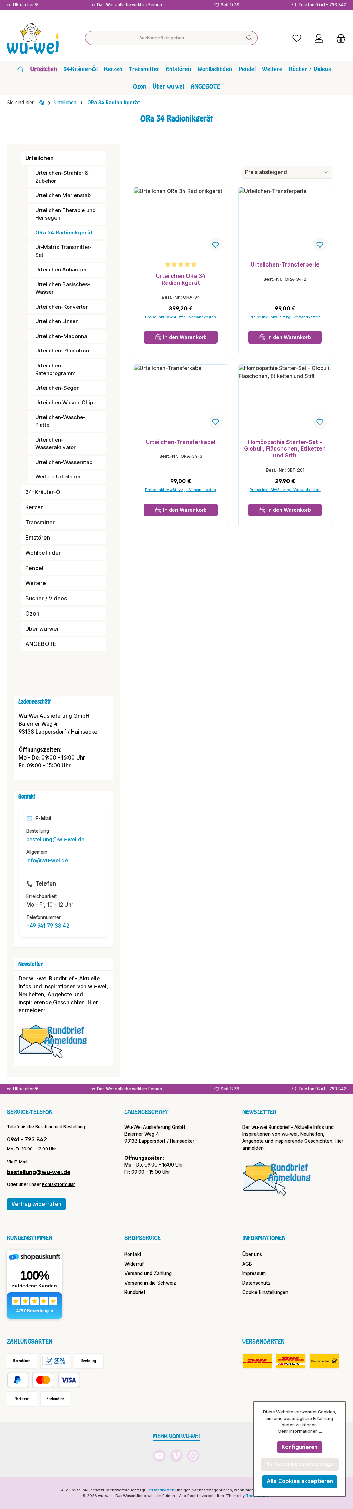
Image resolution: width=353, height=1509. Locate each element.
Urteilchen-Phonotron (62, 350)
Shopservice (142, 1238)
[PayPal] (18, 1380)
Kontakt (132, 1254)
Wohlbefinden (43, 552)
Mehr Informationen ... (300, 1431)
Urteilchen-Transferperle (285, 264)
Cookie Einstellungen (265, 1292)
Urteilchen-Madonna (61, 336)
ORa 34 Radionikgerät (63, 232)
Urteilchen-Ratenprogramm (55, 369)
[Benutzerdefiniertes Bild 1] (56, 1045)
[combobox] (163, 38)
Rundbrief (134, 1292)
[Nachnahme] (55, 1399)
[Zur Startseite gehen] (33, 38)
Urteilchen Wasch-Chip (64, 402)
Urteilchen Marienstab (63, 195)
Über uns (252, 1254)
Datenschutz (256, 1283)
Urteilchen (39, 158)
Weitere (35, 583)
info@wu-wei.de (47, 860)
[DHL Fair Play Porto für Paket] (257, 1361)
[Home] (20, 69)
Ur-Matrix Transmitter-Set (63, 251)
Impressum (254, 1273)
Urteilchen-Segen (57, 388)
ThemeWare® (258, 1495)
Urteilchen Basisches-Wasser (62, 288)
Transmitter (40, 522)
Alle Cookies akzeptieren (299, 1481)
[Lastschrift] (55, 1361)
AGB (247, 1264)
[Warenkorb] (339, 38)
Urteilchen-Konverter (61, 306)
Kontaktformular (58, 1184)
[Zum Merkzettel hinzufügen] (215, 244)
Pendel (34, 567)
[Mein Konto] (319, 38)
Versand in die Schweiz (150, 1283)
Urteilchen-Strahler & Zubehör (61, 177)
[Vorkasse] (22, 1399)
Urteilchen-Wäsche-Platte (60, 421)
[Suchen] (250, 38)
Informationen (264, 1238)
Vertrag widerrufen (36, 1204)
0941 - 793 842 (27, 1139)
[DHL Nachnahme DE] (324, 1361)
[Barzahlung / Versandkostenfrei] (22, 1361)
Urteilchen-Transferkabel (180, 442)
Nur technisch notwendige (299, 1464)
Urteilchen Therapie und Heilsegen (65, 214)
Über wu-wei (41, 628)
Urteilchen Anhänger (61, 269)
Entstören (37, 537)
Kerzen (34, 507)
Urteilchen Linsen (57, 321)
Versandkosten (160, 1490)
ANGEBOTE (41, 643)
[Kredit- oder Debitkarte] (56, 1380)
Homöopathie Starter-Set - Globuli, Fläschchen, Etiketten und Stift (285, 449)
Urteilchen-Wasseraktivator (55, 443)
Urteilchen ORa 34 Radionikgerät (180, 279)
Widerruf (134, 1264)
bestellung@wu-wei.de (55, 839)
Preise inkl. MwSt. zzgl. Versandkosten (180, 317)
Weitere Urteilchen (58, 476)
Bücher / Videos (46, 598)
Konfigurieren (299, 1447)
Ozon (32, 613)
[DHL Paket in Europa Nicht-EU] (291, 1361)
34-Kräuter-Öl (43, 492)
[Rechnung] (89, 1361)
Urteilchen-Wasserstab (63, 462)
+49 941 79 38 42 (47, 925)
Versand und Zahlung (148, 1273)
